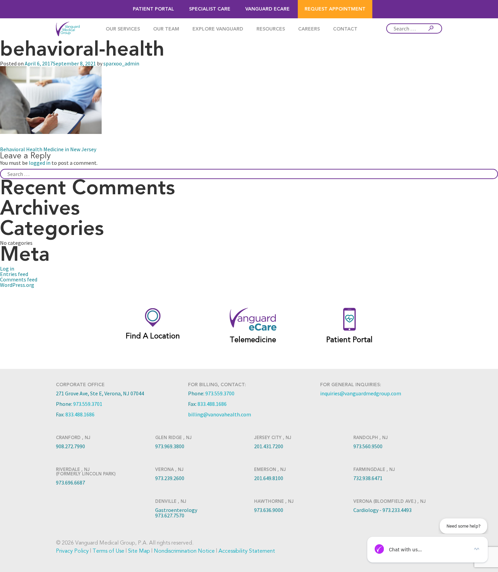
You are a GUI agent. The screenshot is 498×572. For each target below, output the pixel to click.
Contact (345, 29)
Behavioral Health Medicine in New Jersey (48, 149)
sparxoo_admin (121, 63)
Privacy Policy (72, 551)
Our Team (166, 29)
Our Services (123, 29)
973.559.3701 (87, 403)
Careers (309, 29)
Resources (270, 29)
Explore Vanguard (217, 29)
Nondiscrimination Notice (184, 551)
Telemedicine (253, 339)
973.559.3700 (219, 393)
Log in (7, 268)
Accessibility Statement (247, 551)
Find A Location (153, 336)
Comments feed (18, 279)
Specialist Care (209, 9)
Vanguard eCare (267, 9)
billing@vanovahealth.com (219, 414)
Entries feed (14, 274)
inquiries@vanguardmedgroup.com (360, 393)
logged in (39, 162)
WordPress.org (17, 284)
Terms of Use (108, 551)
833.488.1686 (80, 414)
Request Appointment (335, 9)
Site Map (139, 551)
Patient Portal (153, 9)
